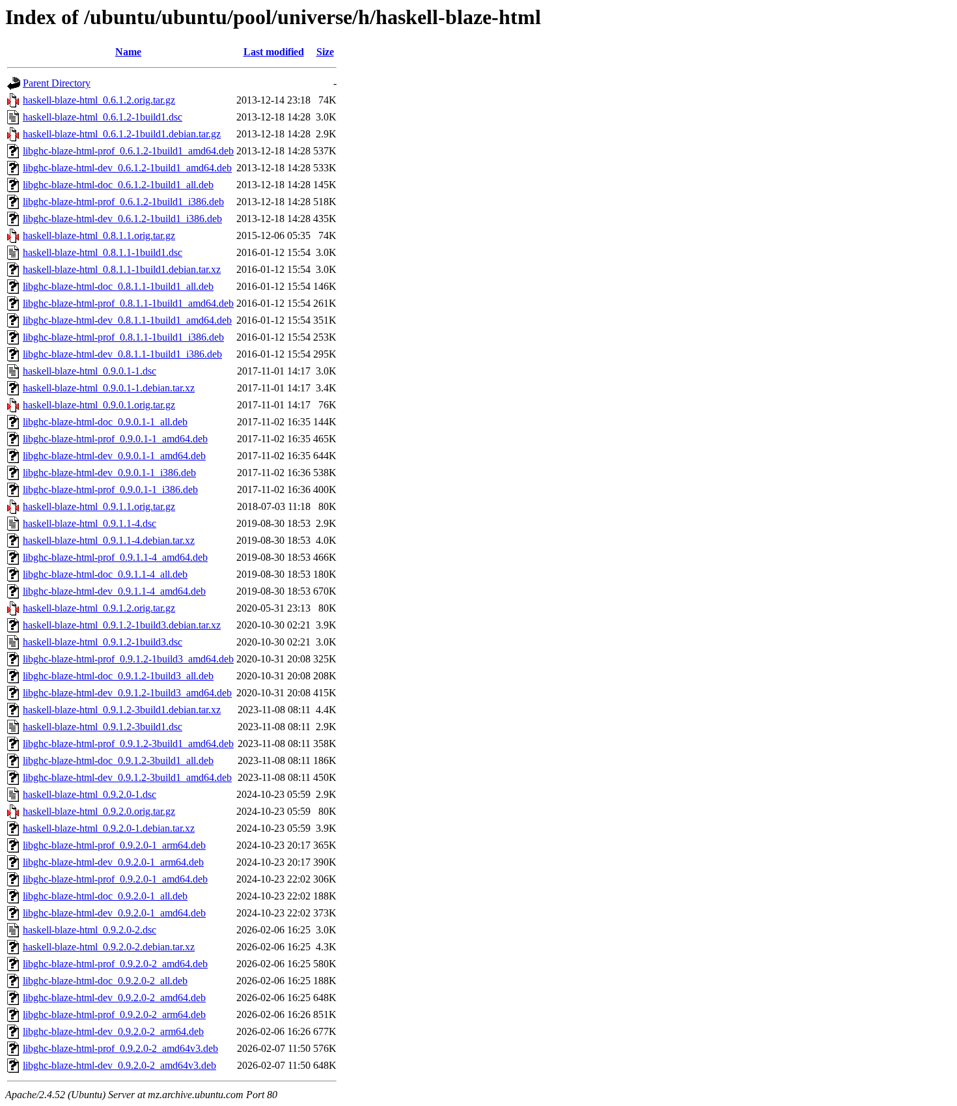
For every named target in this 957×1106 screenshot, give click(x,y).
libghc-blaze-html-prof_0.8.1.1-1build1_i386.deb (123, 337)
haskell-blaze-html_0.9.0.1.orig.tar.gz (99, 404)
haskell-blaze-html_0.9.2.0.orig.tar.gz (99, 811)
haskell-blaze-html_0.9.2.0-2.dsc (89, 929)
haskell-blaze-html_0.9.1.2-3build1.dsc (102, 726)
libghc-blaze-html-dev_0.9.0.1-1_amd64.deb (114, 455)
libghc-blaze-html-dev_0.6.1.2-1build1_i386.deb (122, 218)
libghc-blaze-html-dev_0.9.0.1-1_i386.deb (109, 472)
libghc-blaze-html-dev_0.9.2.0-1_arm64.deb (113, 862)
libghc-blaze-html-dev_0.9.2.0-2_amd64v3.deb (119, 1065)
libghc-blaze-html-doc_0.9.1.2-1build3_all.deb (118, 675)
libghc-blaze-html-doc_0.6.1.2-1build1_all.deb (118, 184)
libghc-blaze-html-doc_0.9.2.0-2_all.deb (105, 980)
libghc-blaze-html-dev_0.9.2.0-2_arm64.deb (113, 1031)
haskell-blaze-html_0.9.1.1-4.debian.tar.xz (109, 540)
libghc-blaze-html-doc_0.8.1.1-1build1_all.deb (118, 286)
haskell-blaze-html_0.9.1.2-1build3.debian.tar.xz (122, 625)
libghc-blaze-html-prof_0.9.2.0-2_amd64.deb (115, 963)
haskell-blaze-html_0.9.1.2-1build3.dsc (102, 641)
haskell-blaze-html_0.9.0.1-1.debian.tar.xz (109, 387)
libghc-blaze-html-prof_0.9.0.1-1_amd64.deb (115, 438)
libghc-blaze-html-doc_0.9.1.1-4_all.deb (105, 574)
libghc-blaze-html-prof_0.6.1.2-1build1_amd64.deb (128, 150)
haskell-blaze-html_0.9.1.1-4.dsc (89, 523)
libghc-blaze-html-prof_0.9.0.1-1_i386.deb (110, 489)
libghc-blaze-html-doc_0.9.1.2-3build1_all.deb (118, 760)
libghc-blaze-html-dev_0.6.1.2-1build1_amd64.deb (127, 167)
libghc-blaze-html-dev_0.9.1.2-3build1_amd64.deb (127, 777)
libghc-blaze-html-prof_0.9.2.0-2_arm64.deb (114, 1014)
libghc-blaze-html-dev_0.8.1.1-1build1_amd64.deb (127, 320)
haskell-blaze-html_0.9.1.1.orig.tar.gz (99, 506)
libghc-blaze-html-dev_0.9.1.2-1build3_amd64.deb (127, 692)
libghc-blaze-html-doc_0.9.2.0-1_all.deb (105, 895)
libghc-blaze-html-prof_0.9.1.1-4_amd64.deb (115, 557)
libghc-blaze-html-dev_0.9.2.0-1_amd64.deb (114, 912)
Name (128, 51)
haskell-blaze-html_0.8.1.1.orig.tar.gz (99, 235)
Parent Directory (56, 83)
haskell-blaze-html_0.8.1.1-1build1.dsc (102, 252)
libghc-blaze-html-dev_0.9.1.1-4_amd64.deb (114, 591)
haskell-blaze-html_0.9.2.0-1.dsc (89, 794)
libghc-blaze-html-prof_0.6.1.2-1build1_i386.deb (123, 201)
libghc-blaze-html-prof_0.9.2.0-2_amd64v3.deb (120, 1048)
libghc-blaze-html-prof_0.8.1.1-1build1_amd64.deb (128, 303)
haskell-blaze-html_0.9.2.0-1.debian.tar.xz (109, 828)
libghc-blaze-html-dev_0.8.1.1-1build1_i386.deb (122, 354)
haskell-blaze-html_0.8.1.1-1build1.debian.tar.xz (122, 269)
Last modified (273, 51)
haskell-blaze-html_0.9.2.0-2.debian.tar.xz (109, 946)
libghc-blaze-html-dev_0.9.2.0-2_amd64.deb (114, 997)
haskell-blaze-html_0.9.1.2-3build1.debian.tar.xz (122, 709)
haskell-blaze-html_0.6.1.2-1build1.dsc (102, 116)
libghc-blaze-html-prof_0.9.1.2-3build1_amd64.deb (128, 743)
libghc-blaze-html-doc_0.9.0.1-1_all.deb (105, 421)
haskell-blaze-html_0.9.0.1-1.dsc (89, 370)
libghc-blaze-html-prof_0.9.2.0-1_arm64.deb (114, 845)
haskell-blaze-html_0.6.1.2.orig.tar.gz (99, 100)
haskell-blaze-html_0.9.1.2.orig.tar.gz (99, 608)
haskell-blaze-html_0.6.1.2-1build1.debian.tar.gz (122, 133)
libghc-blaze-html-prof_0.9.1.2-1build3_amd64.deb (128, 658)
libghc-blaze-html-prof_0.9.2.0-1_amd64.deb (115, 879)
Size (325, 51)
